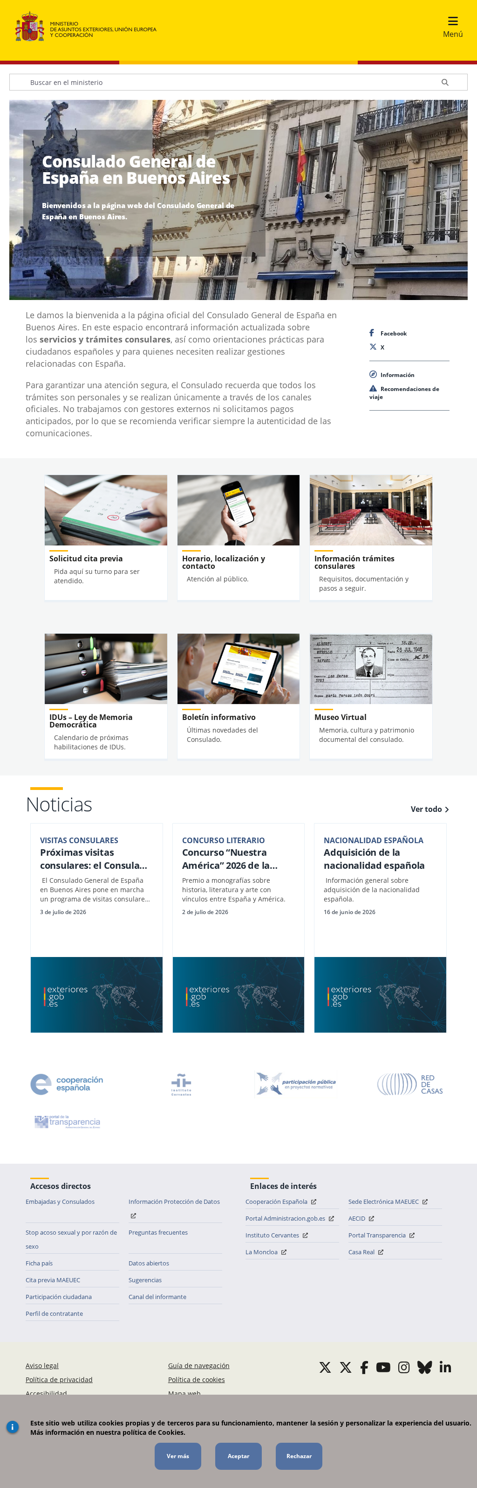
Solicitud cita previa (86, 558)
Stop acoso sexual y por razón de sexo (71, 1239)
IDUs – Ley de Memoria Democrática (91, 721)
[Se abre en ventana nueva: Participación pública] (295, 1084)
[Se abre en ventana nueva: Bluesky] (424, 1367)
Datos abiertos (149, 1263)
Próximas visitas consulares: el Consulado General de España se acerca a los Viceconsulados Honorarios (95, 859)
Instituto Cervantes (272, 1235)
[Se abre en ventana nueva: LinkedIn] (445, 1367)
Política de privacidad (59, 1379)
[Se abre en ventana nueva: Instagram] (404, 1367)
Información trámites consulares (354, 562)
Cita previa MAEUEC (53, 1280)
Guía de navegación (199, 1365)
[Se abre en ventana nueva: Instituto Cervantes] (181, 1084)
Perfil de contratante (54, 1313)
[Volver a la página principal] (90, 26)
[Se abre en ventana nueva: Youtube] (383, 1367)
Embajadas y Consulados (60, 1201)
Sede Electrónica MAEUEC (384, 1201)
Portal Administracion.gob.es (286, 1218)
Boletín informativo (219, 717)
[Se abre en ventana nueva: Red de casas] (410, 1084)
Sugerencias (145, 1280)
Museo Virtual (340, 717)
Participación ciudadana (59, 1296)
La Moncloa (262, 1252)
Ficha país (39, 1263)
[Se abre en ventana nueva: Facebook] (364, 1367)
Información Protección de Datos (174, 1201)
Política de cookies (196, 1379)
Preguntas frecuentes (158, 1232)
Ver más (178, 1456)
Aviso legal (42, 1365)
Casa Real (362, 1252)
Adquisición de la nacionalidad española (374, 859)
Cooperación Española (277, 1201)
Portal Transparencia (377, 1235)
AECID (357, 1218)
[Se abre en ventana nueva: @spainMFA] (345, 1367)
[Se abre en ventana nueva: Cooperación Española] (66, 1084)
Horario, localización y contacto (223, 562)
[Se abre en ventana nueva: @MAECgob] (325, 1367)
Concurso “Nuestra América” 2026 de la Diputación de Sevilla (229, 859)
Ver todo (426, 809)
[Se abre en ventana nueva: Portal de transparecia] (66, 1121)
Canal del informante (157, 1296)
